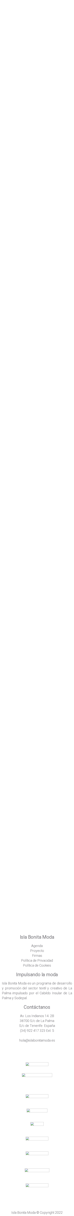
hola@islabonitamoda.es (37, 1040)
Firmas (37, 955)
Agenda (37, 945)
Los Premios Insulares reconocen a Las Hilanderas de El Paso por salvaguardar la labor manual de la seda (35, 788)
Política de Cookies (37, 965)
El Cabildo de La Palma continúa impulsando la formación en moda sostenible (32, 899)
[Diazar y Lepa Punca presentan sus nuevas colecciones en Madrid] (37, 532)
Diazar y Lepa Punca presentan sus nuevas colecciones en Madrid (32, 557)
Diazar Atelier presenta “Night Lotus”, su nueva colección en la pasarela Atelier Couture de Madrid (34, 716)
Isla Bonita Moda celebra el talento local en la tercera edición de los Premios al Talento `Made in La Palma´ (36, 405)
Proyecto (37, 950)
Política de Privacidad (37, 960)
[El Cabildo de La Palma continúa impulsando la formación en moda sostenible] (37, 852)
